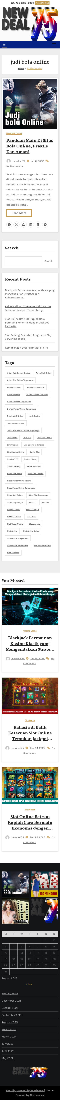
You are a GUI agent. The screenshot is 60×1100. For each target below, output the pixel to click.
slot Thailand (13, 553)
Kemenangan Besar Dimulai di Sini (26, 347)
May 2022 (8, 1058)
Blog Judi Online (14, 133)
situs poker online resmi (19, 481)
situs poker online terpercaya (21, 488)
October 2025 (10, 1007)
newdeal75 (19, 160)
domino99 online (15, 416)
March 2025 (9, 1029)
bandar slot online (35, 387)
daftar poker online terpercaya (21, 409)
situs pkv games (36, 473)
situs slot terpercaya (38, 495)
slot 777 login (32, 509)
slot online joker (31, 531)
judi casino (34, 416)
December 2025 (11, 1000)
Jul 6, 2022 (37, 160)
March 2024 (9, 1036)
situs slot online (15, 495)
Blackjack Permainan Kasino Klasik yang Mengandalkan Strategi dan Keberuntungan (30, 294)
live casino (12, 445)
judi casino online (15, 423)
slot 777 (45, 502)
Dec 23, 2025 (38, 837)
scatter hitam (30, 459)
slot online (12, 531)
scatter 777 (12, 459)
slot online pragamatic (17, 538)
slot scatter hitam (42, 545)
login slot (35, 452)
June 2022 (8, 1051)
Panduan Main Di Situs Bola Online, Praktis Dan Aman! (29, 146)
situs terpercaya (15, 502)
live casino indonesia (34, 445)
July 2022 (8, 1043)
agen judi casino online (18, 373)
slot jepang (34, 524)
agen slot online (44, 373)
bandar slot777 (14, 387)
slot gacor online (15, 524)
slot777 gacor (13, 509)
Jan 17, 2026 (37, 658)
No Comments (14, 166)
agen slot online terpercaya (20, 380)
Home (21, 68)
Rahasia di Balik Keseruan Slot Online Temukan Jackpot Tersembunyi (30, 736)
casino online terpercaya (19, 402)
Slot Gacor (30, 720)
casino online (13, 394)
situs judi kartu (14, 473)
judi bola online (34, 68)
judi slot (27, 437)
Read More (19, 213)
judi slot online (44, 437)
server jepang (14, 466)
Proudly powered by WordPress (25, 1090)
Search (12, 248)
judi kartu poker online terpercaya (23, 430)
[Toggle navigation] (54, 44)
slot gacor (31, 517)
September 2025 (12, 1015)
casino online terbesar (37, 394)
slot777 (32, 502)
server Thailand (33, 466)
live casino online (15, 452)
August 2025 (10, 1022)
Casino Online (30, 631)
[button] (4, 44)
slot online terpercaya (17, 545)
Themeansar (37, 1095)
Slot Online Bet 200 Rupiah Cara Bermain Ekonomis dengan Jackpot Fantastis (27, 322)
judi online (12, 437)
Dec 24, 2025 (38, 747)
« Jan (29, 984)
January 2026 (10, 993)
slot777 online (14, 517)
